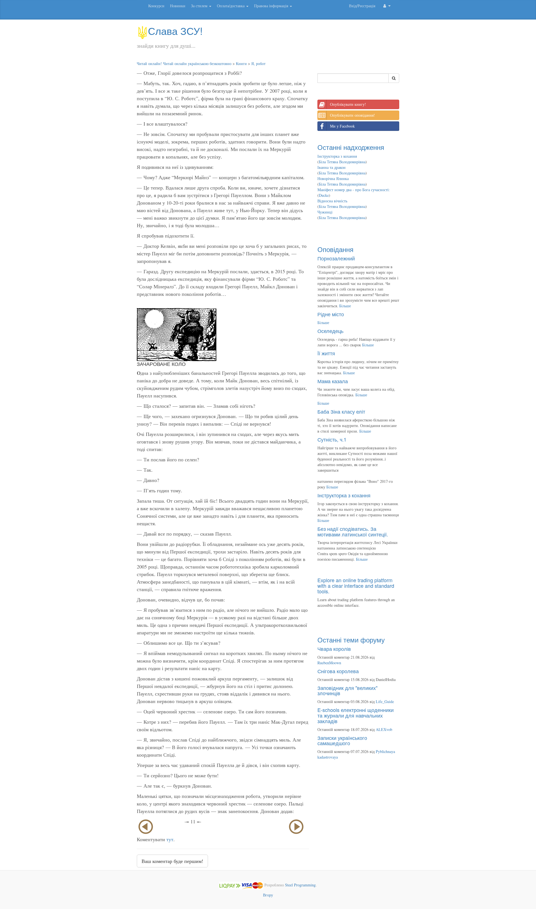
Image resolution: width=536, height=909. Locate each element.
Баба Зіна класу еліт (341, 411)
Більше (345, 305)
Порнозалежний (336, 258)
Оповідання (335, 249)
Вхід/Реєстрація (362, 5)
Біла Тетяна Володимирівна (342, 161)
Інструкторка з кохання (337, 156)
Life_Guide (385, 701)
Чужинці (324, 212)
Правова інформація (271, 5)
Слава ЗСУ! (175, 30)
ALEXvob (384, 729)
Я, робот (258, 63)
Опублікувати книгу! (348, 104)
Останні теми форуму (351, 639)
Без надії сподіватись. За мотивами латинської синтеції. (352, 531)
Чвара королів (334, 648)
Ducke (324, 195)
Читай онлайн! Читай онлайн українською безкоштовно (184, 63)
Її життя (326, 353)
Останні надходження (350, 147)
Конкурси (156, 5)
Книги (241, 63)
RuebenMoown (329, 662)
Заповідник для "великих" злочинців (347, 690)
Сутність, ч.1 (331, 439)
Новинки (177, 5)
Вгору (268, 895)
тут (169, 839)
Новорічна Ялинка (333, 178)
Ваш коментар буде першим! (172, 861)
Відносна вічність (332, 200)
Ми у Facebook (342, 126)
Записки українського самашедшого (342, 740)
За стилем (200, 5)
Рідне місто (330, 314)
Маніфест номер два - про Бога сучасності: (353, 189)
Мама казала (332, 381)
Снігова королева (338, 671)
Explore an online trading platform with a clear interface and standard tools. (355, 585)
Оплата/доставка (231, 5)
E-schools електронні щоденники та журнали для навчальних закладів (355, 715)
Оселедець (330, 330)
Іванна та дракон (331, 167)
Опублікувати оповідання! (352, 115)
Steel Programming (300, 885)
